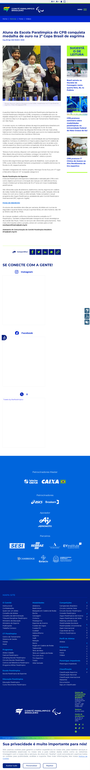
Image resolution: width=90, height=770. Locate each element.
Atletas (62, 642)
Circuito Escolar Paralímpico (13, 660)
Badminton (36, 608)
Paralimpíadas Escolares (69, 623)
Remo (34, 643)
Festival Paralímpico (10, 655)
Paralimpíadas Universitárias (70, 626)
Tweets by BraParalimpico (13, 400)
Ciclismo (35, 618)
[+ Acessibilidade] (87, 322)
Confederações (8, 608)
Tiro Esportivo (37, 658)
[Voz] (87, 316)
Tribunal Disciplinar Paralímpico (15, 618)
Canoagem (36, 616)
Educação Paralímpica (11, 682)
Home (5, 19)
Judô (34, 638)
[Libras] (87, 310)
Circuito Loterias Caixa (68, 608)
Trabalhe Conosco (9, 628)
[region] (45, 755)
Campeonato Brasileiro (68, 606)
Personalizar (31, 766)
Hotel (5, 644)
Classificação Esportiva (68, 672)
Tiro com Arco (37, 656)
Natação (35, 641)
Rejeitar (49, 766)
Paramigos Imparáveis (68, 664)
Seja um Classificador (68, 685)
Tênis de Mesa (37, 651)
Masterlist (63, 680)
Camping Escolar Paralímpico (14, 658)
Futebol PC (36, 628)
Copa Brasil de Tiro (67, 631)
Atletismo (36, 606)
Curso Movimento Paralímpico (14, 685)
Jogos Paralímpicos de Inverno (71, 616)
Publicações (7, 626)
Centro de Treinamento (12, 637)
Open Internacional (67, 628)
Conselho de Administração (13, 616)
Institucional (7, 606)
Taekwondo (36, 648)
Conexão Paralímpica (68, 613)
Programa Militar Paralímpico (14, 665)
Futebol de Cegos (39, 626)
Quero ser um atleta (10, 611)
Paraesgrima (37, 621)
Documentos (65, 682)
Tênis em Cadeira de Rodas (42, 653)
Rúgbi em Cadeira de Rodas (43, 646)
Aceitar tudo (11, 766)
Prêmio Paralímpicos (68, 633)
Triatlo (34, 660)
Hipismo (35, 636)
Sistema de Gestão (10, 639)
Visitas (5, 642)
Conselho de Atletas (10, 613)
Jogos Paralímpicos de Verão (71, 618)
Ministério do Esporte (11, 623)
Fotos (21, 19)
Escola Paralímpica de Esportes (15, 674)
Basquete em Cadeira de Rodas (44, 611)
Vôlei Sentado (37, 663)
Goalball (35, 631)
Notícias (13, 19)
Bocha (34, 613)
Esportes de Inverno (40, 623)
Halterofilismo (37, 633)
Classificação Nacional (68, 675)
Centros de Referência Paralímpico (16, 663)
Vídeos (28, 19)
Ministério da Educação (12, 621)
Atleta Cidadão (8, 653)
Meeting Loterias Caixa (68, 621)
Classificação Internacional (70, 677)
